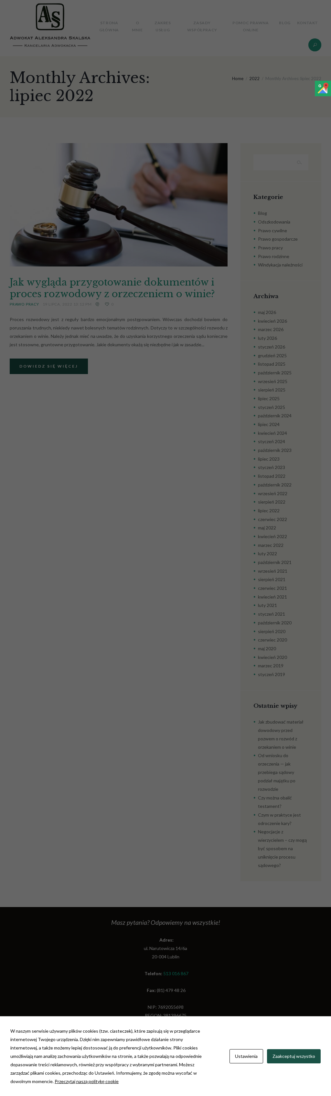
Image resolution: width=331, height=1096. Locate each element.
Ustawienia (246, 1056)
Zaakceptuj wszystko (293, 1056)
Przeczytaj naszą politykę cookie (87, 1081)
